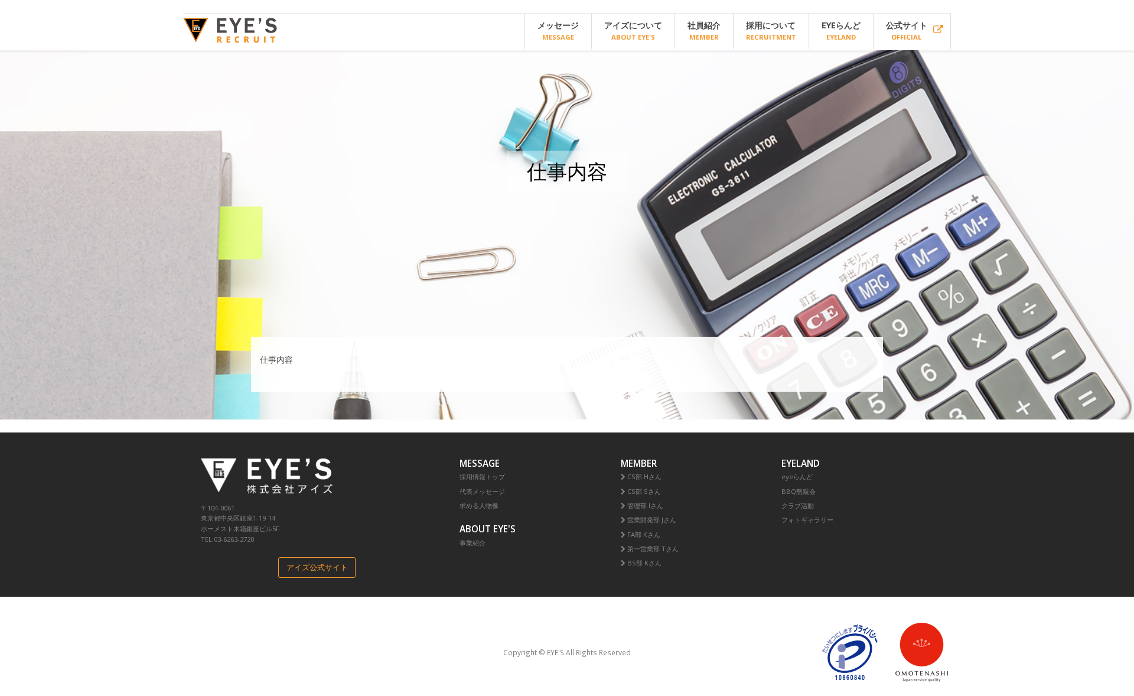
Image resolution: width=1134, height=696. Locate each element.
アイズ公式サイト (317, 567)
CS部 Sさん (643, 491)
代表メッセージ (482, 491)
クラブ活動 (797, 505)
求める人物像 (479, 505)
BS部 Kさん (643, 562)
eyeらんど (797, 476)
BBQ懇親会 (798, 491)
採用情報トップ (482, 476)
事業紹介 (472, 542)
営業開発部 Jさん (650, 519)
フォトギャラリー (807, 519)
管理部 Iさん (644, 505)
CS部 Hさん (643, 476)
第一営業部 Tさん (652, 548)
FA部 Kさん (642, 534)
